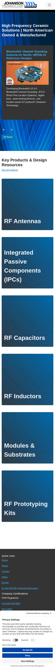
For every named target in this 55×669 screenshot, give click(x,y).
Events (5, 582)
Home (5, 560)
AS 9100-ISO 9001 (11, 603)
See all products (10, 170)
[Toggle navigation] (49, 5)
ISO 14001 (7, 609)
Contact (5, 571)
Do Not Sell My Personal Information (20, 588)
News (4, 577)
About (5, 566)
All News (8, 137)
